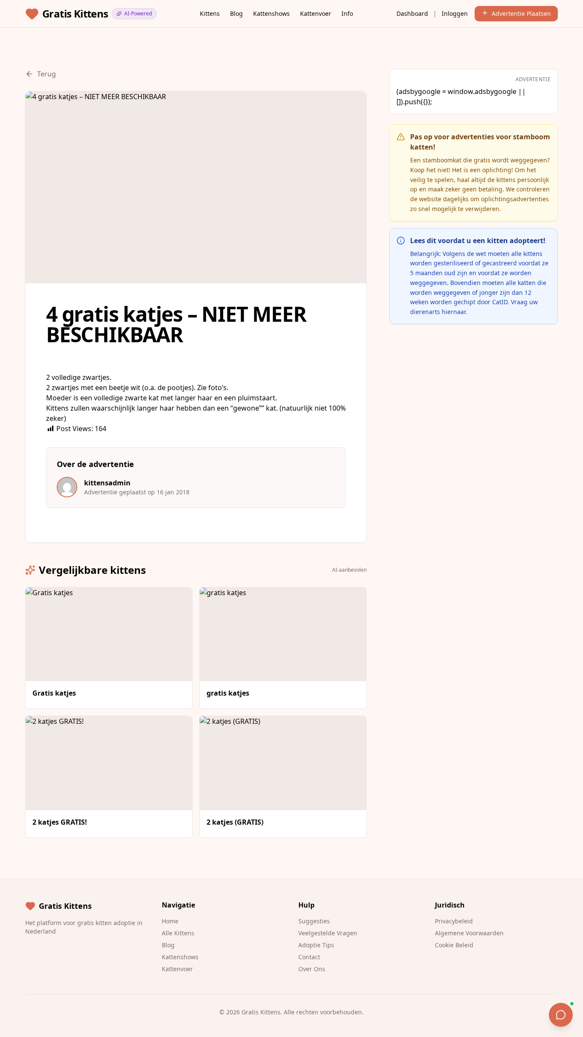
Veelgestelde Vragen (327, 933)
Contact (309, 957)
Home (170, 921)
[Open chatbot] (561, 1015)
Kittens (210, 13)
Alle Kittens (178, 933)
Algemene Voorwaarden (469, 933)
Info (347, 13)
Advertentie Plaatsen (521, 13)
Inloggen (455, 13)
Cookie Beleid (454, 945)
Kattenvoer (315, 13)
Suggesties (314, 921)
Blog (236, 13)
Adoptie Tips (316, 945)
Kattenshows (271, 13)
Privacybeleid (454, 921)
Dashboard (412, 13)
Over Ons (311, 969)
